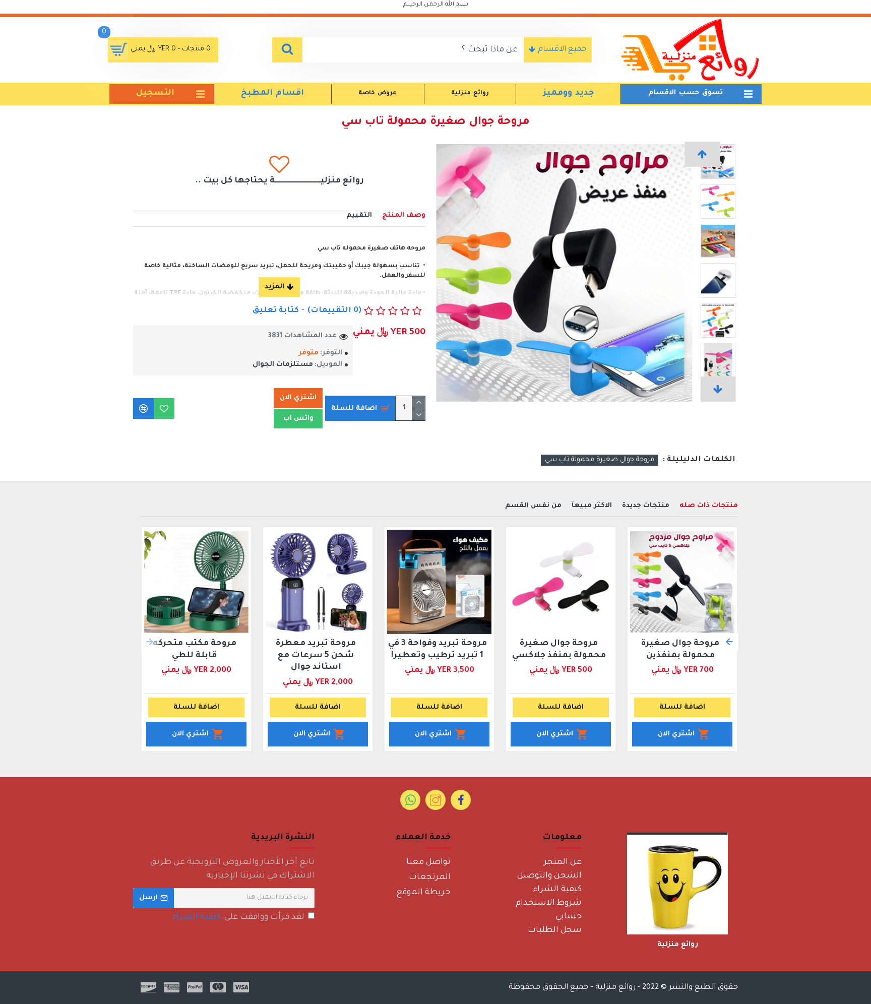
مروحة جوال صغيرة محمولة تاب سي (599, 460)
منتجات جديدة (645, 506)
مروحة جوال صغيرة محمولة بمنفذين (680, 649)
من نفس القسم (533, 506)
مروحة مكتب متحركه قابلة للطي (194, 649)
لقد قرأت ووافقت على (238, 917)
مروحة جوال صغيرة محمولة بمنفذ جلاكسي (559, 649)
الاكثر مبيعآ (592, 506)
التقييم (359, 215)
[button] (702, 154)
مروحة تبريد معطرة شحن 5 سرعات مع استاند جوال (316, 655)
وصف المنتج (403, 215)
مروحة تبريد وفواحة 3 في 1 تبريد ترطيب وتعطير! (437, 649)
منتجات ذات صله (708, 506)
